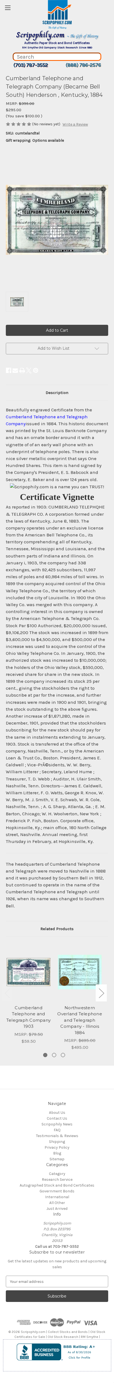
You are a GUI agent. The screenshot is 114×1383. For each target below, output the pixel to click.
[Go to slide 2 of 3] (54, 1055)
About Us (57, 1112)
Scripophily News (57, 1124)
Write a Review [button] (75, 124)
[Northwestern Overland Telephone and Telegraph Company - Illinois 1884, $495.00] (80, 972)
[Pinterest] (35, 370)
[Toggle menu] (7, 7)
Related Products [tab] (57, 928)
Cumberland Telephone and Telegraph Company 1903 (28, 1017)
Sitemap (57, 1159)
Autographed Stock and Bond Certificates (57, 1185)
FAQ (57, 1130)
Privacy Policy (57, 1147)
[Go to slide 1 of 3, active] (45, 1055)
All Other (57, 1202)
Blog (57, 1153)
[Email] (15, 370)
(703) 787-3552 (30, 65)
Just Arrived (57, 1208)
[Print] (22, 370)
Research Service (57, 1179)
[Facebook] (8, 370)
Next (101, 992)
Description (57, 392)
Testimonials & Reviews (57, 1135)
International (57, 1197)
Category (57, 1173)
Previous (7, 992)
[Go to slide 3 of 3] (63, 1055)
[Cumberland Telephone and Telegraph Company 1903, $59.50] (28, 972)
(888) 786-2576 (83, 65)
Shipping (57, 1141)
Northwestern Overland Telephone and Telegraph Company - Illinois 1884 (79, 1020)
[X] (29, 370)
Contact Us (57, 1118)
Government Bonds (57, 1191)
